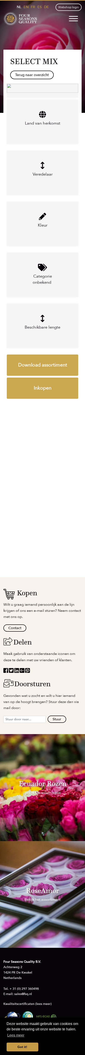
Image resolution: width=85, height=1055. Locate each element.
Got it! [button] (22, 1047)
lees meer (43, 1004)
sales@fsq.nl (23, 994)
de (46, 7)
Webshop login (68, 7)
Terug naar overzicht (32, 74)
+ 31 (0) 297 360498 (24, 989)
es (39, 7)
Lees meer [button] (15, 1035)
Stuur (57, 719)
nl (19, 7)
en (26, 7)
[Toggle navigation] (73, 19)
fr (33, 7)
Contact (14, 628)
